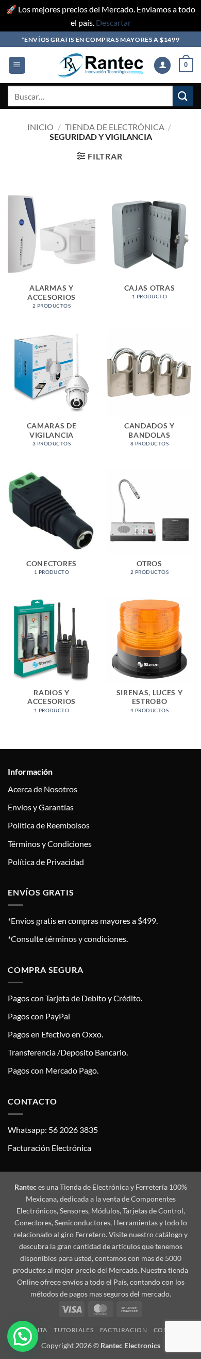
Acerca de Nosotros (42, 789)
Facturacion (123, 1330)
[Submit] (183, 96)
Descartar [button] (113, 22)
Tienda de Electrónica (114, 127)
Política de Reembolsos (49, 825)
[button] (17, 65)
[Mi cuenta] (162, 65)
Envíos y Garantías (41, 807)
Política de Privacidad (46, 862)
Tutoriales (73, 1330)
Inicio (40, 127)
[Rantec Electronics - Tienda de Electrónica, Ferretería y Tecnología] (100, 65)
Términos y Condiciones (50, 844)
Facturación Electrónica (49, 1148)
